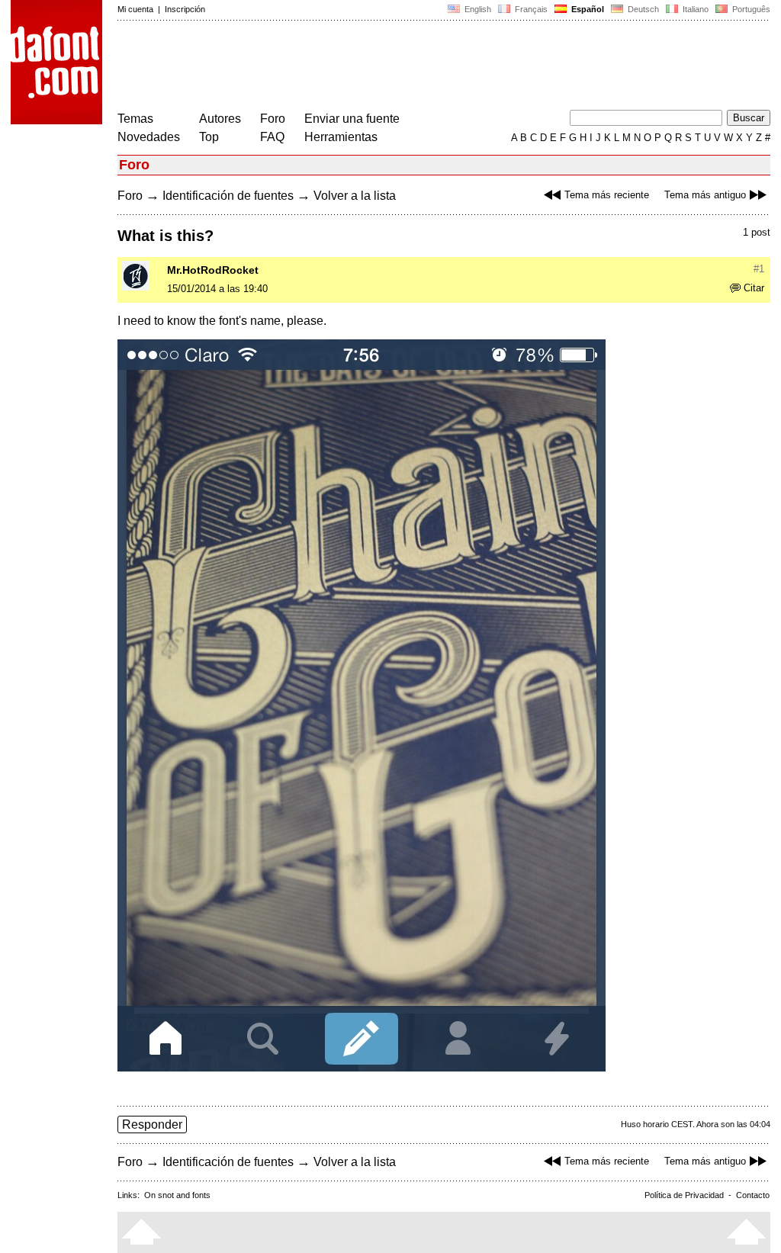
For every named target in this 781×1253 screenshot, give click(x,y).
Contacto (753, 1195)
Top (209, 136)
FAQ (272, 136)
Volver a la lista (354, 195)
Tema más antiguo (705, 195)
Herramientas (341, 136)
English (476, 9)
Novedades (148, 136)
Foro (272, 118)
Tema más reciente (606, 195)
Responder (152, 1124)
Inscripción (185, 9)
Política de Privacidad (684, 1195)
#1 (759, 269)
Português (749, 9)
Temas (135, 118)
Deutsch (642, 9)
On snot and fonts (177, 1195)
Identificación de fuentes (228, 195)
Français (530, 9)
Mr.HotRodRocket (213, 270)
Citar (754, 288)
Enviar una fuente (352, 118)
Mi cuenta (135, 9)
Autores (220, 118)
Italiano (694, 9)
